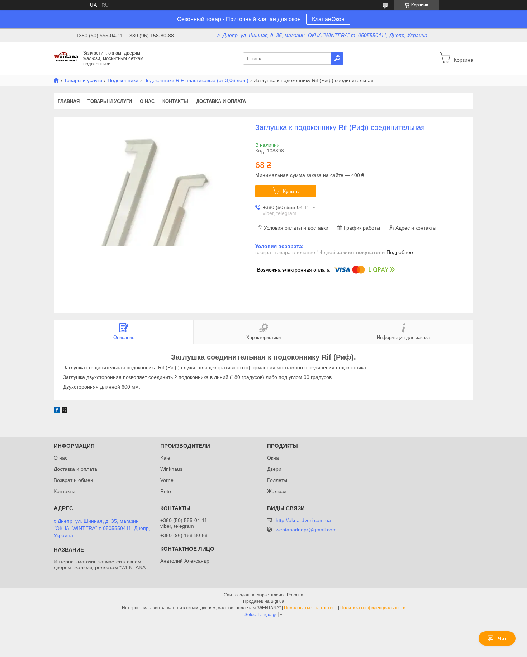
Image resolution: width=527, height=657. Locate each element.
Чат (502, 638)
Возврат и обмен (73, 480)
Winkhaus (171, 469)
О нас (147, 101)
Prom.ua (295, 594)
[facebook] (57, 411)
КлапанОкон (328, 19)
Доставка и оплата (221, 101)
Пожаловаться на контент (310, 607)
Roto (165, 491)
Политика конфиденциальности (372, 607)
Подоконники (123, 80)
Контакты (175, 101)
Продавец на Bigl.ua (263, 601)
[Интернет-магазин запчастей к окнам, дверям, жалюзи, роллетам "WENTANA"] (66, 58)
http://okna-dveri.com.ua (303, 520)
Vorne (167, 480)
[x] (64, 411)
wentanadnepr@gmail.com (306, 529)
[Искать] (337, 58)
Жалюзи (276, 491)
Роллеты (277, 480)
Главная (69, 101)
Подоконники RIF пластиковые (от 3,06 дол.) (195, 80)
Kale (165, 458)
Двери (274, 469)
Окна (273, 458)
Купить (291, 191)
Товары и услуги (83, 80)
